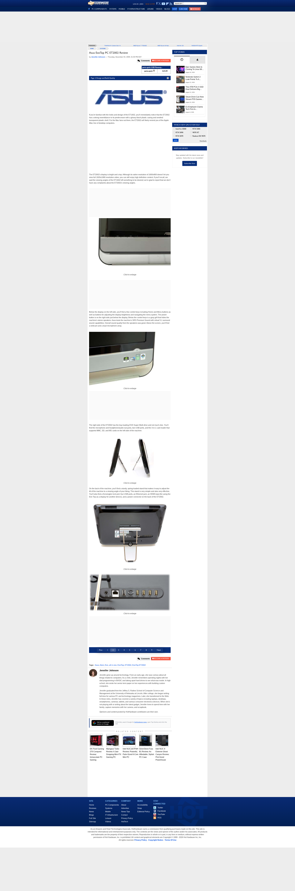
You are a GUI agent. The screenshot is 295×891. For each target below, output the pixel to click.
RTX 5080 (196, 129)
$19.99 (165, 71)
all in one (113, 665)
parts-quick (148, 71)
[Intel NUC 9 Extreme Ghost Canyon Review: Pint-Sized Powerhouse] (162, 740)
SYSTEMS (112, 9)
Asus (97, 665)
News (91, 812)
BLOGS (167, 9)
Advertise (125, 808)
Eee (106, 665)
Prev (100, 650)
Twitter (160, 808)
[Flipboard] (167, 4)
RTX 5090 (179, 132)
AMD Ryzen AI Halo (163, 45)
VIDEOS (159, 9)
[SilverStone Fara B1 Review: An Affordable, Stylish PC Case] (145, 740)
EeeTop (121, 665)
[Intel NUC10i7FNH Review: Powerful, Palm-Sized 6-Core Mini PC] (129, 740)
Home (91, 805)
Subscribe (183, 9)
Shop (174, 9)
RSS (159, 818)
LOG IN (136, 4)
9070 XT (195, 132)
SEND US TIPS (150, 4)
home (92, 48)
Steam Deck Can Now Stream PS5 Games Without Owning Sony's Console (195, 98)
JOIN (141, 4)
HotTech (124, 822)
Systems (103, 48)
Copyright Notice (155, 840)
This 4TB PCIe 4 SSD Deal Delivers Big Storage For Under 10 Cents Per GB (195, 88)
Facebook (162, 811)
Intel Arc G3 (180, 45)
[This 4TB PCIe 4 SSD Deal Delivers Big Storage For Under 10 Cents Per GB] (180, 89)
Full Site (92, 818)
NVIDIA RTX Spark (197, 45)
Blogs (91, 815)
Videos (108, 822)
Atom (102, 665)
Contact (124, 815)
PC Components (112, 805)
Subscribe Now (189, 163)
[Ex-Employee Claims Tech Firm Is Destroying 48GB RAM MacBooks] (180, 109)
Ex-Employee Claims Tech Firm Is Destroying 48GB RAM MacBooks (194, 108)
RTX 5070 (179, 136)
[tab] (182, 60)
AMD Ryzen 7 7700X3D (140, 45)
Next (159, 650)
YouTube (161, 814)
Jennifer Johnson (109, 670)
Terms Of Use (170, 840)
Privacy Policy (127, 818)
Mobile (108, 812)
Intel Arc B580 (180, 129)
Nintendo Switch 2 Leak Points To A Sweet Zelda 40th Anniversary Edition (194, 78)
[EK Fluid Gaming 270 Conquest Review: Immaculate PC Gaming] (96, 740)
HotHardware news (140, 722)
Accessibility (142, 805)
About (123, 805)
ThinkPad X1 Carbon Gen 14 (112, 45)
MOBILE (122, 9)
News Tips (125, 812)
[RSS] (171, 4)
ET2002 (128, 665)
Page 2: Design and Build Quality (103, 78)
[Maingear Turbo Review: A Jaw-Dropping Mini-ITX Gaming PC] (112, 740)
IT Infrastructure (111, 815)
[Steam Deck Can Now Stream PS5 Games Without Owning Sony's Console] (180, 99)
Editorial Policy (143, 812)
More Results (203, 141)
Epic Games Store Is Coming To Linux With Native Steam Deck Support (195, 68)
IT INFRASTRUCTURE (136, 9)
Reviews (92, 808)
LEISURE (150, 9)
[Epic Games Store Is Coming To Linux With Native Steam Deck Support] (180, 69)
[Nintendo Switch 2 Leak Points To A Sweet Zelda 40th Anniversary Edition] (180, 79)
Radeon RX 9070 (198, 136)
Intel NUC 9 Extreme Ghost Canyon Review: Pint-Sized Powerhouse (162, 754)
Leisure (108, 818)
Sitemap (92, 822)
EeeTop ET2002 (139, 665)
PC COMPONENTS (99, 9)
